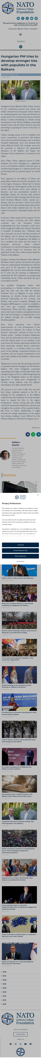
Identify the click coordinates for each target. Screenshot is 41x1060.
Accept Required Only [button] (20, 550)
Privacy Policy (20, 561)
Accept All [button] (20, 545)
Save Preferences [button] (20, 556)
